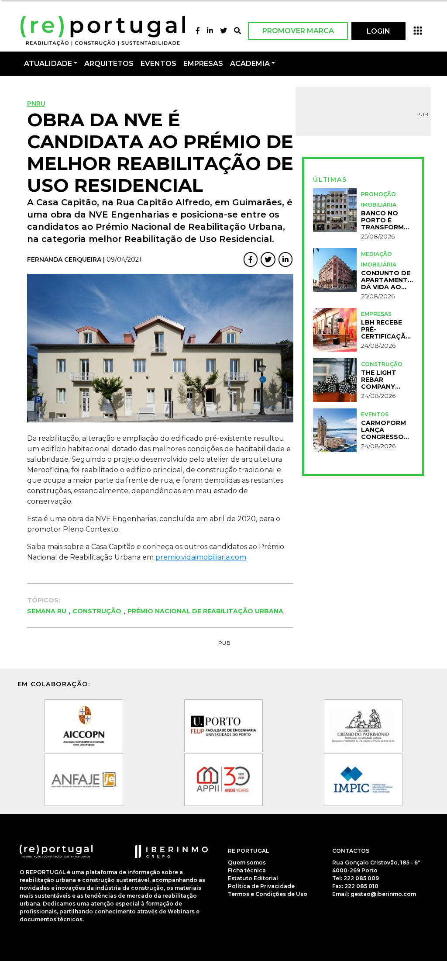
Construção (96, 611)
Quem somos (247, 862)
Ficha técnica (247, 870)
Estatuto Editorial (253, 878)
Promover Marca (298, 31)
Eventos (375, 414)
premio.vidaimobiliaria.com (200, 557)
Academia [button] (250, 63)
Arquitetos (109, 63)
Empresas (203, 63)
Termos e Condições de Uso (267, 894)
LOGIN (378, 31)
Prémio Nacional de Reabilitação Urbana (205, 611)
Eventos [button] (158, 63)
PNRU (36, 103)
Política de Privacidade (261, 886)
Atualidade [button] (48, 63)
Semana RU (46, 611)
